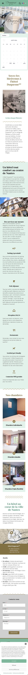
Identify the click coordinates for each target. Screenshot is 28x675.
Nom (4, 602)
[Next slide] (25, 206)
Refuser (14, 665)
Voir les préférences (14, 669)
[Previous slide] (2, 206)
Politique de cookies (7, 673)
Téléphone (6, 615)
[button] (25, 644)
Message (5, 621)
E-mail (5, 609)
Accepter (14, 661)
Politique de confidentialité (18, 673)
